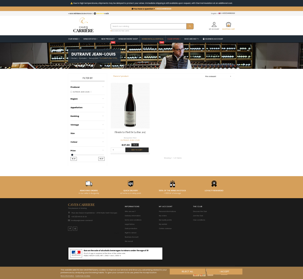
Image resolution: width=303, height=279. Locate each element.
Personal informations (167, 211)
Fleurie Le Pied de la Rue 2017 (130, 132)
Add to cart (137, 150)
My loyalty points (165, 220)
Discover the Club (200, 211)
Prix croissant (218, 76)
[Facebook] (70, 229)
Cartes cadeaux (165, 228)
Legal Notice (129, 224)
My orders (163, 216)
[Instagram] (75, 229)
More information (67, 276)
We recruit (129, 241)
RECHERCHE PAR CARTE (120, 31)
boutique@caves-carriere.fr (82, 220)
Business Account (131, 237)
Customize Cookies (82, 276)
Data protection (131, 228)
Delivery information (132, 216)
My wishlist (163, 224)
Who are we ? (130, 211)
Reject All (187, 271)
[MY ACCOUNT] (214, 23)
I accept (224, 271)
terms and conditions (133, 220)
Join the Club (198, 216)
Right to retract (130, 233)
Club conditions (199, 220)
